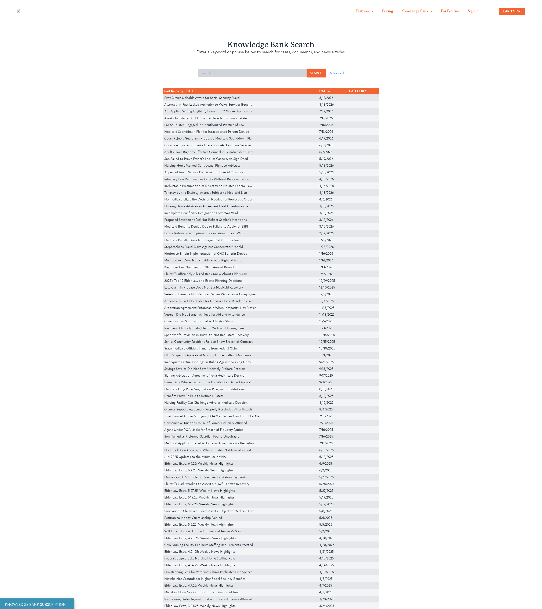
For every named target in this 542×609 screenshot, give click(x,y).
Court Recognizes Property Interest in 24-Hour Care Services (208, 145)
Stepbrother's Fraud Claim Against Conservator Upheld (203, 247)
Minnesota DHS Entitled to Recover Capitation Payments (205, 477)
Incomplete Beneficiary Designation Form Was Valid (201, 213)
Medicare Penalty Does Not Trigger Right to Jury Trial (201, 240)
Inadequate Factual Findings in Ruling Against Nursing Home (208, 362)
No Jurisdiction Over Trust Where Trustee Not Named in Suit (207, 450)
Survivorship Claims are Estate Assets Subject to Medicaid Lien (209, 511)
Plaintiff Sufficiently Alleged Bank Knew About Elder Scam (205, 274)
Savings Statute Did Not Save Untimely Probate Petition (204, 369)
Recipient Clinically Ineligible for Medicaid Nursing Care (204, 328)
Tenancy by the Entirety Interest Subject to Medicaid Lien (205, 193)
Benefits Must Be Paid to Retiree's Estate (194, 396)
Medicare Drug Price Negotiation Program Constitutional (204, 389)
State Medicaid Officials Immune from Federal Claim (201, 348)
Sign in (473, 11)
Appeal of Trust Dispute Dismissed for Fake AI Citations (204, 172)
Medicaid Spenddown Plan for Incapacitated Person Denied (206, 132)
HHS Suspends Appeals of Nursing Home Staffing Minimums (207, 355)
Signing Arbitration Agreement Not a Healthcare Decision (205, 375)
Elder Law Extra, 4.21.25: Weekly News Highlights (199, 552)
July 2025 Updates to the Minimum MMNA (195, 457)
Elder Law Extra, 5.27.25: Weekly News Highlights (199, 491)
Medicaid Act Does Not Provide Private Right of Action (203, 260)
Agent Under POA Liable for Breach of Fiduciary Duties (203, 430)
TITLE (190, 91)
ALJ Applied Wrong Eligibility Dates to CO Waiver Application (208, 111)
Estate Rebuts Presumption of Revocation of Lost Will (203, 233)
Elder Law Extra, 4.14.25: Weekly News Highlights (199, 565)
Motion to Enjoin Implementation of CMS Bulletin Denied (205, 253)
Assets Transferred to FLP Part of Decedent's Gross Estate (205, 118)
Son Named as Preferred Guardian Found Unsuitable (201, 436)
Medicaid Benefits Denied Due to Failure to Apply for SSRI (206, 226)
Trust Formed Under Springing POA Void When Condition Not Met (212, 416)
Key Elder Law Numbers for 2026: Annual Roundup (201, 267)
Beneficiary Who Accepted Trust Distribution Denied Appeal (207, 382)
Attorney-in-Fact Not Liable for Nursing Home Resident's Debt (209, 301)
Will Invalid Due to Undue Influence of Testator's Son (202, 531)
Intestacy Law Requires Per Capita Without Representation (206, 179)
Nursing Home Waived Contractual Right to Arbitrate (202, 165)
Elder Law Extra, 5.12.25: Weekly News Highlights (199, 504)
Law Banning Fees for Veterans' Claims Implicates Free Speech (208, 572)
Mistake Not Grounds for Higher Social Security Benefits (204, 579)
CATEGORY (357, 91)
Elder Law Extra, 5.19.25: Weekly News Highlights (199, 497)
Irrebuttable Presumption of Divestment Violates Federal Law (208, 186)
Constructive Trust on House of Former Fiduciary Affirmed (205, 423)
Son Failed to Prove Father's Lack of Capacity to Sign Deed (206, 159)
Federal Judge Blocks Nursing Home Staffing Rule (199, 558)
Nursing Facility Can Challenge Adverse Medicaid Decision (206, 402)
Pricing (387, 11)
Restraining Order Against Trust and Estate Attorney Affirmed (208, 599)
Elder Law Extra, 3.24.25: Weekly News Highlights (200, 606)
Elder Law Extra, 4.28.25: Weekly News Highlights (200, 538)
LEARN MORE (512, 11)
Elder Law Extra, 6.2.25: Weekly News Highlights (199, 470)
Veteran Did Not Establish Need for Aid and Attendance (204, 314)
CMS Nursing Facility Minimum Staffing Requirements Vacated (208, 545)
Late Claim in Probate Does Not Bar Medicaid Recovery (203, 287)
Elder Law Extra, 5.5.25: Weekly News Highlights (199, 524)
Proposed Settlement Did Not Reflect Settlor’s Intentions (205, 220)
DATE (323, 91)
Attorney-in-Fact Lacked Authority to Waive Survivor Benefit (208, 104)
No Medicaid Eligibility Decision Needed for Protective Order (208, 199)
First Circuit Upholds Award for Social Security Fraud (202, 98)
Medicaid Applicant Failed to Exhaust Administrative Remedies (209, 443)
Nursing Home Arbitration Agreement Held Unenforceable (206, 206)
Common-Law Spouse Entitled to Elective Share (198, 321)
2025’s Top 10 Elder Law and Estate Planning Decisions (203, 281)
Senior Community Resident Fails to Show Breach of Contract (208, 342)
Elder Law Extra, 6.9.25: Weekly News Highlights (199, 463)
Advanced (337, 73)
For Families (450, 11)
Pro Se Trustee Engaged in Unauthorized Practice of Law (204, 125)
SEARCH (316, 73)
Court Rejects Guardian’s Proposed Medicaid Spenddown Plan (208, 138)
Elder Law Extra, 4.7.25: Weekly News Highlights (199, 585)
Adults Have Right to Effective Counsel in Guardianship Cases (209, 152)
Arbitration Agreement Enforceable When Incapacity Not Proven (210, 308)
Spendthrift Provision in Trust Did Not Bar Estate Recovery (206, 335)
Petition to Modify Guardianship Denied (193, 518)
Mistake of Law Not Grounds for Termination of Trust (202, 592)
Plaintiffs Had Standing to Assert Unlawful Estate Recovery (206, 484)
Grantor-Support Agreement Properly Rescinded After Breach (208, 409)
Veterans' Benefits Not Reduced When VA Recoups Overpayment (211, 294)
